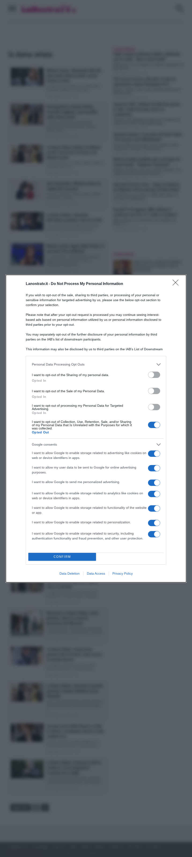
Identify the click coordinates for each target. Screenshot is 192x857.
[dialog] (96, 428)
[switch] (154, 375)
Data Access (96, 573)
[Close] (177, 284)
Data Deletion (69, 573)
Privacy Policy (122, 573)
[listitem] (96, 364)
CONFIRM (62, 556)
